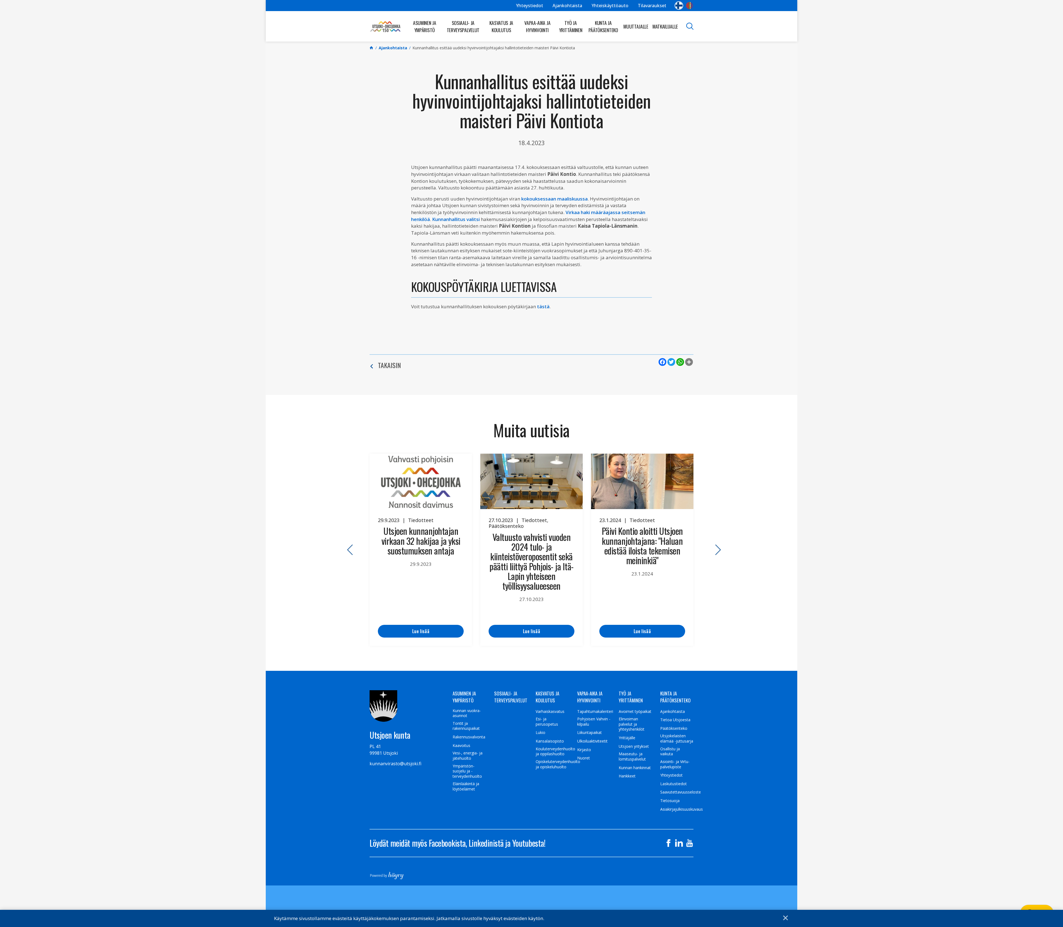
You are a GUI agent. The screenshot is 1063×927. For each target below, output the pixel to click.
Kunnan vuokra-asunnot (467, 713)
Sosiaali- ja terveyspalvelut (463, 26)
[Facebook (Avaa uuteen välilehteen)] (668, 843)
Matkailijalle (665, 26)
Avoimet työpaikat (635, 711)
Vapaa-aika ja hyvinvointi (537, 26)
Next (715, 550)
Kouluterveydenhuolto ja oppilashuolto (555, 751)
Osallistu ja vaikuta (670, 751)
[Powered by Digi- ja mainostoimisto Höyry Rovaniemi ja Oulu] (387, 874)
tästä (543, 306)
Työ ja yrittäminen (570, 26)
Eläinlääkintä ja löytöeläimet (466, 786)
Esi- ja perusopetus (547, 722)
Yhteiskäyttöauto (610, 5)
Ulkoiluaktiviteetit (592, 741)
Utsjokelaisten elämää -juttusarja (676, 738)
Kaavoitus (461, 745)
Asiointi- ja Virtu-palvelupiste (675, 764)
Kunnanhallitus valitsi (456, 219)
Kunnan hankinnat (635, 767)
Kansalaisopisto (550, 741)
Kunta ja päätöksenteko (603, 26)
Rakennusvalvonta (469, 737)
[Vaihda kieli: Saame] (689, 5)
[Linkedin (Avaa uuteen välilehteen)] (679, 843)
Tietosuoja (670, 800)
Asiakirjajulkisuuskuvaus (681, 809)
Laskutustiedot (673, 783)
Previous (347, 550)
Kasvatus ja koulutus (501, 26)
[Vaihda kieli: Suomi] (679, 5)
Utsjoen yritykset (634, 746)
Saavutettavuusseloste (680, 792)
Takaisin (389, 365)
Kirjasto (584, 749)
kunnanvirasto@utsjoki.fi (395, 764)
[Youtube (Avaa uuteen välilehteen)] (689, 843)
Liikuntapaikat (589, 732)
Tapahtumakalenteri (595, 711)
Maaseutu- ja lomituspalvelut (632, 756)
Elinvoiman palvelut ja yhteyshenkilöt (631, 724)
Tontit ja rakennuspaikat (466, 726)
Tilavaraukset (652, 5)
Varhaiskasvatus (550, 711)
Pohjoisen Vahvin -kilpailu (593, 722)
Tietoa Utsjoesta (675, 719)
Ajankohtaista (567, 5)
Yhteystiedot (529, 5)
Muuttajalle (635, 26)
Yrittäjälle (627, 737)
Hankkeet (627, 776)
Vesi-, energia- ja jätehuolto (468, 756)
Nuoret (583, 758)
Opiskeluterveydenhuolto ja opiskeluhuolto (558, 764)
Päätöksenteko (673, 728)
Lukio (540, 732)
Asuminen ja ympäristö (424, 26)
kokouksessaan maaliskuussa (554, 199)
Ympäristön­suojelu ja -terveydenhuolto (467, 771)
